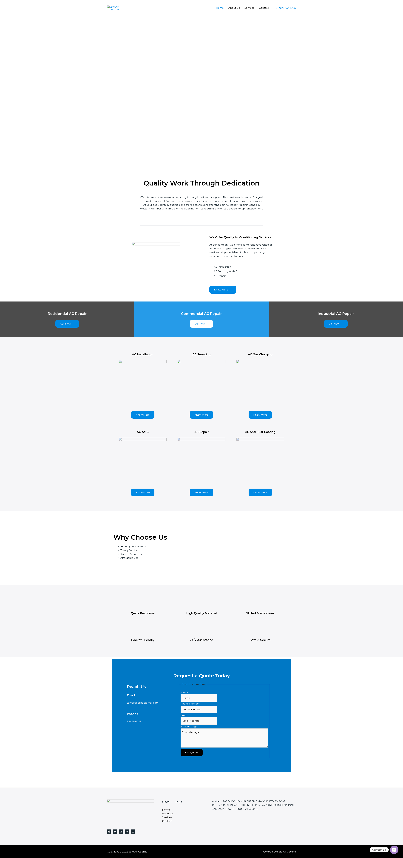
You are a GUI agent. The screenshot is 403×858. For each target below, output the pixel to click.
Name (184, 692)
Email (184, 715)
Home (220, 7)
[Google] (127, 831)
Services (249, 7)
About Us (234, 7)
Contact (264, 7)
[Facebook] (109, 831)
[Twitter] (115, 831)
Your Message (189, 726)
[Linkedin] (133, 831)
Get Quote (191, 752)
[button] (222, 290)
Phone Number (190, 703)
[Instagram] (121, 831)
